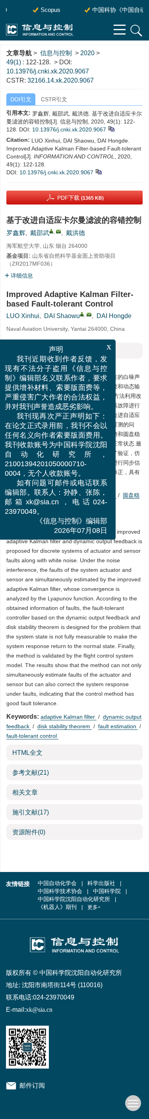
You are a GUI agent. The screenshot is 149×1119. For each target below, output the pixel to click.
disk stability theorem (64, 726)
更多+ (94, 907)
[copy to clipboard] (98, 171)
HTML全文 (27, 752)
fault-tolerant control (32, 736)
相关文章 (25, 792)
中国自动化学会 (57, 883)
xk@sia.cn (39, 1009)
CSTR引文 (54, 99)
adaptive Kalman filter (69, 717)
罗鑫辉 (15, 233)
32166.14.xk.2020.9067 (60, 80)
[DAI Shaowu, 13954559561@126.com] (82, 314)
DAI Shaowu (62, 316)
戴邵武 (39, 233)
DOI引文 (20, 99)
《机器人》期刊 (57, 907)
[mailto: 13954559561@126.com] (89, 314)
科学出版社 (101, 883)
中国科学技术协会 (60, 891)
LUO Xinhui (22, 316)
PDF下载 (80, 198)
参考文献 (30, 772)
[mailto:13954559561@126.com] (58, 231)
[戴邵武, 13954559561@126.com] (51, 231)
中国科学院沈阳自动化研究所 (74, 899)
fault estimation (118, 726)
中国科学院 (107, 891)
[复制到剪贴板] (111, 128)
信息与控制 (56, 53)
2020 (87, 53)
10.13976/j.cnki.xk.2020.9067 (47, 71)
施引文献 (30, 812)
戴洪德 (75, 233)
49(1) (14, 62)
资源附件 (28, 832)
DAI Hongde (114, 316)
